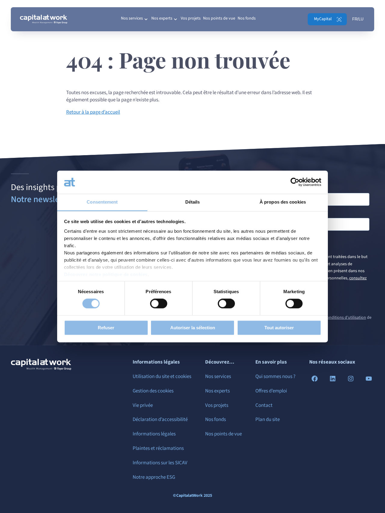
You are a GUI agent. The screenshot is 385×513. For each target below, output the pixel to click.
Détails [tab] (192, 201)
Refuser (106, 327)
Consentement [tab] (102, 201)
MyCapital (323, 19)
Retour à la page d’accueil (93, 112)
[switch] (158, 304)
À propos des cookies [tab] (283, 201)
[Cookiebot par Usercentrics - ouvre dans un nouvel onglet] (295, 182)
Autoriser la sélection (192, 327)
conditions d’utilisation (345, 318)
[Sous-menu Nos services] (146, 19)
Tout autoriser (279, 327)
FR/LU (357, 19)
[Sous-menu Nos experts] (175, 19)
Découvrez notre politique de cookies (106, 274)
